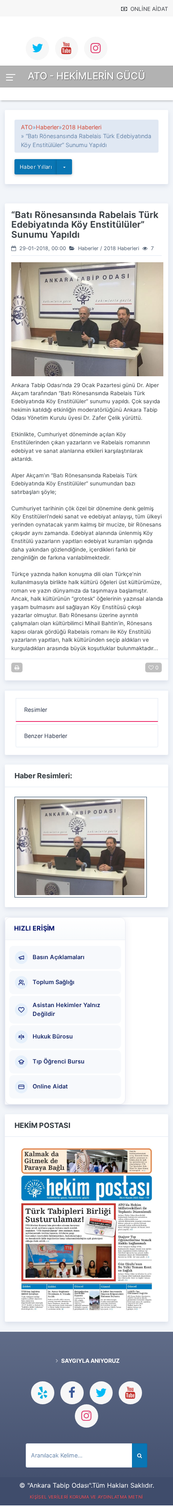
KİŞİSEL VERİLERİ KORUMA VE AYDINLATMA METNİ (86, 1497)
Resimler (35, 709)
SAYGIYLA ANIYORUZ (89, 1360)
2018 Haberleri (81, 127)
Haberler (47, 127)
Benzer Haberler (45, 735)
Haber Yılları (36, 167)
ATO (27, 127)
